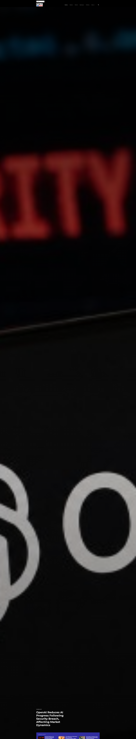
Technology (39, 709)
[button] (98, 5)
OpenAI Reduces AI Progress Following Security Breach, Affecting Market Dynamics (49, 719)
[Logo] (39, 4)
